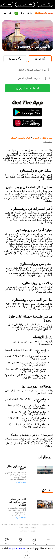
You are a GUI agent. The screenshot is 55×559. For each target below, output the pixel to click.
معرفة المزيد (21, 482)
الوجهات (36, 138)
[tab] (48, 540)
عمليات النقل (47, 138)
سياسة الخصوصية (17, 548)
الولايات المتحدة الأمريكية (20, 138)
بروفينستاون (48, 142)
